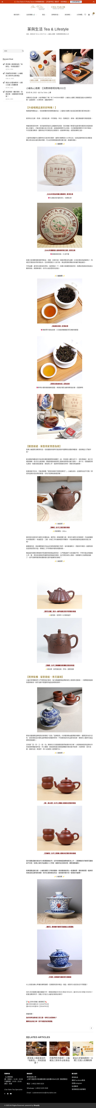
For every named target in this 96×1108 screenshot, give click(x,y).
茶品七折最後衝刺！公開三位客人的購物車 (14, 84)
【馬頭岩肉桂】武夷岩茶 (59, 326)
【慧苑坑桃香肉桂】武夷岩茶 (60, 384)
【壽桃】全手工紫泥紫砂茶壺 (60, 527)
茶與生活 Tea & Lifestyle (38, 34)
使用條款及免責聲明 (79, 1089)
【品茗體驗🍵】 (31, 14)
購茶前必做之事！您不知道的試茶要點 (39, 1021)
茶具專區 (67, 14)
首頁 (27, 34)
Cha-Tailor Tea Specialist (13, 1089)
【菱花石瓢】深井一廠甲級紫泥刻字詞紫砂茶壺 (59, 611)
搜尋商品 (75, 1077)
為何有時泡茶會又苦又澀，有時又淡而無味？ (41, 1017)
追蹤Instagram (77, 1083)
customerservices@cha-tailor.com (44, 1092)
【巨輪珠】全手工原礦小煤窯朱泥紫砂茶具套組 (59, 853)
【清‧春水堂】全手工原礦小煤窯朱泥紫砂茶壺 (59, 803)
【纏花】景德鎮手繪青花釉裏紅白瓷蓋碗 (59, 927)
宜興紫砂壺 (54, 14)
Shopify (37, 1105)
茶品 (43, 14)
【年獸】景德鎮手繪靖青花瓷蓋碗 (59, 977)
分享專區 (79, 14)
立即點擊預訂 (75, 2)
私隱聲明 (75, 1086)
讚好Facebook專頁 (78, 1080)
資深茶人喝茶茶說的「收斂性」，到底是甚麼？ (36, 1060)
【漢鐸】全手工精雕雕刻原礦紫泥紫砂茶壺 (59, 665)
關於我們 (16, 14)
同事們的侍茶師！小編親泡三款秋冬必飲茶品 (14, 74)
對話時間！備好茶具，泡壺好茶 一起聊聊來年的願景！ (14, 94)
